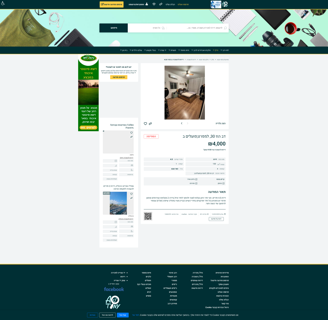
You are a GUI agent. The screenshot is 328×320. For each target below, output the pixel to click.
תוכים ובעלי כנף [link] (144, 284)
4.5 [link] (171, 159)
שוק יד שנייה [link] (119, 280)
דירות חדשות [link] (197, 288)
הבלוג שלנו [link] (224, 299)
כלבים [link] (148, 276)
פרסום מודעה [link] (119, 77)
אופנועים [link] (173, 292)
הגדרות (92, 315)
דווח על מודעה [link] (216, 219)
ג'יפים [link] (174, 284)
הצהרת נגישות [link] (222, 295)
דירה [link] (215, 159)
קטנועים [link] (173, 299)
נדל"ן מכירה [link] (198, 272)
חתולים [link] (148, 280)
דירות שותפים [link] (197, 280)
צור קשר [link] (225, 303)
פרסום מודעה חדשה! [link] (220, 280)
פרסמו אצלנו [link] (223, 292)
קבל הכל (123, 315)
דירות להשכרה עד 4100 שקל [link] (214, 149)
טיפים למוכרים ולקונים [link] (219, 288)
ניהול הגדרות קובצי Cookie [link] (217, 307)
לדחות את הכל (107, 315)
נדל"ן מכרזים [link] (197, 284)
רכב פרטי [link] (173, 272)
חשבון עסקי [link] (223, 284)
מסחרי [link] (174, 280)
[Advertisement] (239, 92)
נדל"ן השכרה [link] (197, 276)
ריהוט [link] (122, 276)
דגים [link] (149, 292)
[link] (3, 3)
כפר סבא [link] (174, 169)
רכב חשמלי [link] (172, 276)
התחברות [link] (225, 276)
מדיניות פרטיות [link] (222, 272)
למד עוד (135, 315)
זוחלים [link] (148, 288)
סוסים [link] (148, 295)
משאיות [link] (173, 295)
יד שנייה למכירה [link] (118, 272)
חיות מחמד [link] (146, 272)
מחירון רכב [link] (172, 303)
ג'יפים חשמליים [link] (170, 288)
